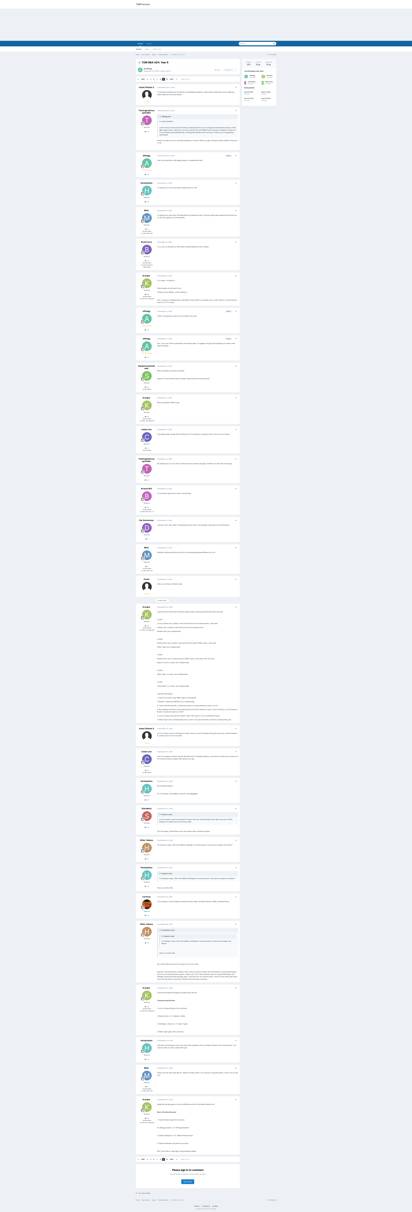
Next (172, 79)
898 (147, 294)
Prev (143, 79)
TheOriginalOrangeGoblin (146, 111)
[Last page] (176, 79)
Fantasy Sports (165, 71)
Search (149, 43)
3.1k (147, 448)
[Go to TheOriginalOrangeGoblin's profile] (147, 120)
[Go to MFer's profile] (147, 218)
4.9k (147, 202)
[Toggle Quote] (160, 116)
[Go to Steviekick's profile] (147, 816)
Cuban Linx (146, 429)
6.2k (147, 827)
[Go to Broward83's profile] (147, 496)
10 (167, 79)
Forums (139, 49)
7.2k (147, 261)
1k (147, 539)
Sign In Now (188, 1182)
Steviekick (146, 808)
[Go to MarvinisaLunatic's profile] (262, 83)
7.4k (147, 174)
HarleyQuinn (146, 183)
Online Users (157, 49)
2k (148, 229)
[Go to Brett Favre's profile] (147, 249)
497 (147, 387)
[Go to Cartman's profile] (147, 904)
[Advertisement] (206, 25)
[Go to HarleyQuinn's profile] (147, 190)
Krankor (146, 276)
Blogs (147, 49)
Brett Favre (146, 242)
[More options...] (236, 87)
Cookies (215, 1206)
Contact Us (206, 1206)
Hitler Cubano (146, 840)
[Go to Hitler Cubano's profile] (147, 848)
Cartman (146, 897)
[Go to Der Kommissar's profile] (147, 528)
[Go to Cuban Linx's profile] (147, 437)
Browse (140, 43)
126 (147, 859)
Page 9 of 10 (185, 79)
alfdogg (149, 69)
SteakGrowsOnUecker (146, 367)
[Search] (274, 43)
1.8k (147, 507)
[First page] (138, 79)
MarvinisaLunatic (271, 82)
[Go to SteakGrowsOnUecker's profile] (147, 376)
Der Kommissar (146, 520)
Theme (196, 1206)
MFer (146, 210)
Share (218, 70)
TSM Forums (143, 4)
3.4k (147, 131)
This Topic (265, 43)
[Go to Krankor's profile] (147, 283)
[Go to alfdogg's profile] (140, 70)
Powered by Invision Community (206, 1209)
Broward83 (146, 488)
